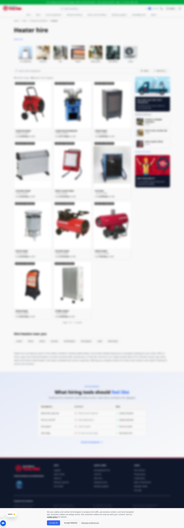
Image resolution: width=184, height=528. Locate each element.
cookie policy (52, 517)
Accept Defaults (70, 523)
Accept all (53, 523)
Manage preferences (90, 523)
